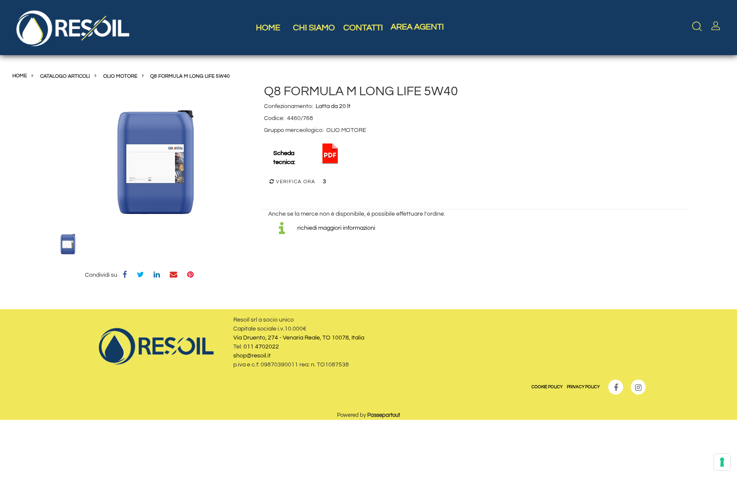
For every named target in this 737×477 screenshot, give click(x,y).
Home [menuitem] (268, 27)
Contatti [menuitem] (363, 27)
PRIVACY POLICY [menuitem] (583, 387)
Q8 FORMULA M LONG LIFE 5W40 (190, 76)
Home (19, 76)
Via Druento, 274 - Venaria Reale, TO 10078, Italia (298, 338)
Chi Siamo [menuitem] (314, 27)
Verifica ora (294, 181)
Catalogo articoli (65, 76)
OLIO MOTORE (120, 76)
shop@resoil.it (252, 356)
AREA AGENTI (417, 27)
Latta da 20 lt (333, 106)
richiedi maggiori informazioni (336, 228)
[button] (155, 165)
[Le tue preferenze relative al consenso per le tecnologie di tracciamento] (722, 462)
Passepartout (383, 415)
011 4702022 (261, 347)
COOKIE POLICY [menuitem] (547, 387)
